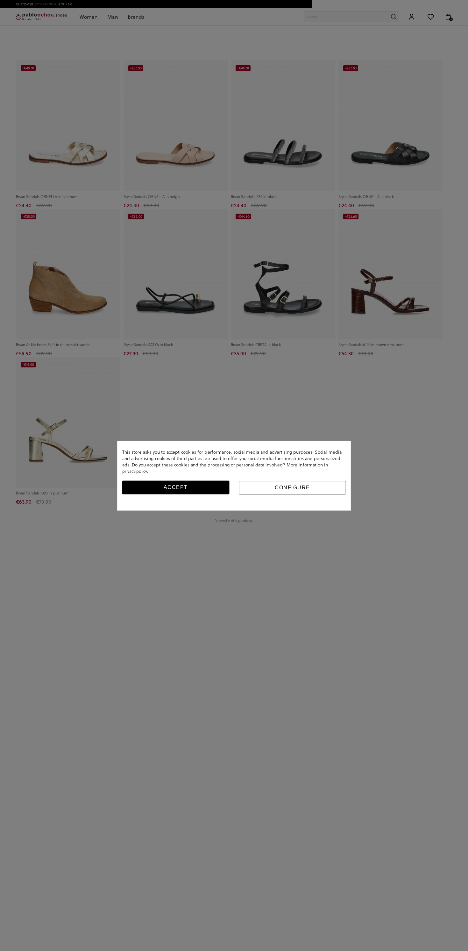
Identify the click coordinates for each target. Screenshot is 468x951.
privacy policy (134, 471)
